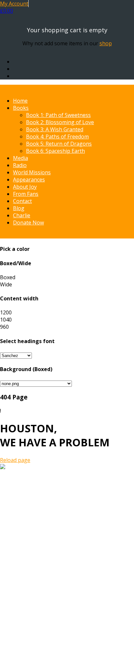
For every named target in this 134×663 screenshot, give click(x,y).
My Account (14, 3)
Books (21, 107)
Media (20, 158)
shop (106, 43)
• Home (22, 568)
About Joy (25, 186)
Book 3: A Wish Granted (54, 129)
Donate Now (28, 222)
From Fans (25, 193)
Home (20, 100)
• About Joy (26, 597)
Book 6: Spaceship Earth (55, 150)
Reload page (15, 460)
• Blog (20, 619)
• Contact (24, 611)
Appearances (29, 179)
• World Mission (32, 590)
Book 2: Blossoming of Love (60, 122)
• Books (22, 576)
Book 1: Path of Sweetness (58, 115)
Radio (20, 165)
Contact (22, 201)
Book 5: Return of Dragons (59, 143)
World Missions (32, 172)
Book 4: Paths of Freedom (57, 136)
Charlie (21, 215)
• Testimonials (30, 604)
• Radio (21, 583)
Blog (18, 208)
